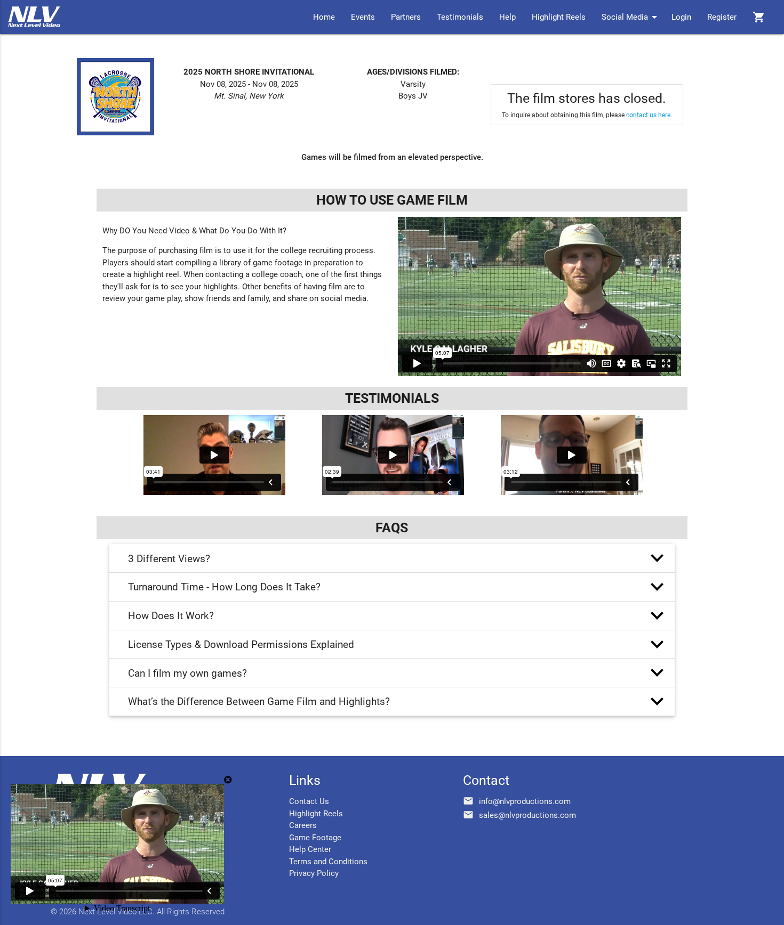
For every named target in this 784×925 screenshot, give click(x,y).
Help (507, 17)
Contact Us (309, 801)
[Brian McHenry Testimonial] (392, 455)
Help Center (310, 849)
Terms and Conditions (328, 861)
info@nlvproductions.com (525, 801)
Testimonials (460, 17)
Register (722, 17)
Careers (303, 825)
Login (681, 17)
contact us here (648, 115)
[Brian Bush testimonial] (571, 455)
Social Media (631, 17)
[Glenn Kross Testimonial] (214, 455)
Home (324, 17)
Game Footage (315, 837)
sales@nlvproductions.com (527, 815)
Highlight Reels (559, 17)
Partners (406, 17)
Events (363, 17)
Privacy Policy (314, 873)
